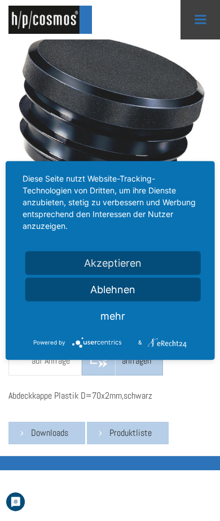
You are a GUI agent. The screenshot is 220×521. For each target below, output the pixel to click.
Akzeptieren (113, 263)
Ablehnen (112, 289)
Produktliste (130, 433)
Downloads (49, 433)
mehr (112, 316)
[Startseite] (53, 20)
